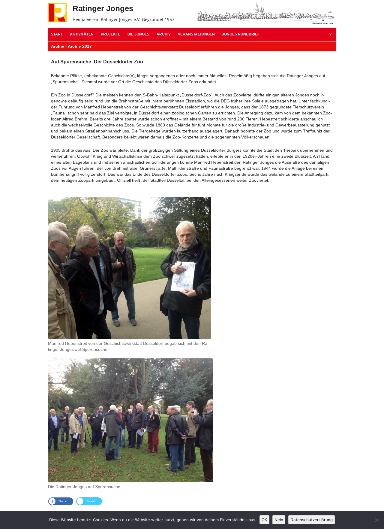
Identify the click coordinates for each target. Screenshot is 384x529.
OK (264, 519)
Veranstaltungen (196, 34)
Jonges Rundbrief (241, 34)
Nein (278, 519)
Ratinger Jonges (103, 8)
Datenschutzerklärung (311, 519)
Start (57, 34)
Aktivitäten (82, 34)
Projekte (110, 34)
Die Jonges (138, 34)
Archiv (164, 34)
